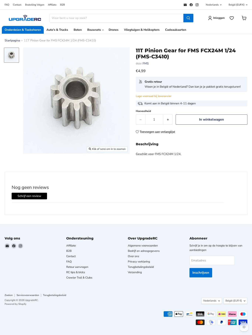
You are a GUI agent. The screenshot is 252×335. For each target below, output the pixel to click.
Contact (17, 4)
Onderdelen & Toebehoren (23, 30)
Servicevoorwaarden (28, 295)
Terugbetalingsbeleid (141, 267)
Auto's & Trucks (57, 30)
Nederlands (212, 4)
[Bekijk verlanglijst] (232, 18)
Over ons (133, 256)
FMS (146, 63)
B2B (62, 4)
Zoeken (9, 295)
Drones (113, 30)
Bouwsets (94, 30)
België (236, 4)
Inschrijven (200, 272)
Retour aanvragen (77, 267)
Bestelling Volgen (34, 4)
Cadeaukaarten (175, 30)
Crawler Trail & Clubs (79, 277)
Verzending (135, 272)
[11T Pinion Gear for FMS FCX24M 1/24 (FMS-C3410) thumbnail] (11, 55)
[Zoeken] (188, 18)
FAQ (7, 4)
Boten (78, 30)
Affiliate (52, 4)
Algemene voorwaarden (143, 245)
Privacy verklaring (139, 261)
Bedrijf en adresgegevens (144, 251)
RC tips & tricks (75, 272)
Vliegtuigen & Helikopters (142, 30)
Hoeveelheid (143, 111)
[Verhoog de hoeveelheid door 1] (168, 119)
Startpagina (12, 40)
